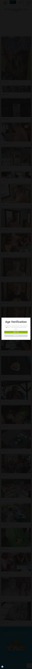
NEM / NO (16, 335)
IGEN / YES (16, 332)
